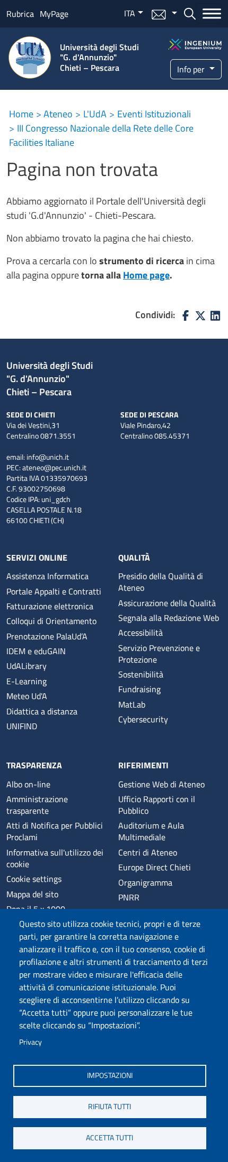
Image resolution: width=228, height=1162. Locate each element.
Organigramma (145, 882)
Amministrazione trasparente (37, 805)
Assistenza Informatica (47, 576)
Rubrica (20, 13)
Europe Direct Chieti (154, 867)
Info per (192, 69)
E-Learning (26, 681)
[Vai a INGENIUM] (195, 43)
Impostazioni (110, 1075)
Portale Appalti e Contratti (53, 591)
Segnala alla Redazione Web (168, 617)
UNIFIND (21, 726)
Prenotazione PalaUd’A (46, 636)
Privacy (30, 1042)
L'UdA (95, 114)
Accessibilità (140, 632)
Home (21, 114)
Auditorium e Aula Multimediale (151, 831)
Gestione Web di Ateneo (161, 784)
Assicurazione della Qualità (167, 603)
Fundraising (139, 689)
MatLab (131, 704)
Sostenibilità (140, 674)
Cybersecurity (143, 719)
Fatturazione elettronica (49, 606)
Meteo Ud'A (26, 696)
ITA (129, 13)
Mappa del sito (32, 894)
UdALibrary (26, 665)
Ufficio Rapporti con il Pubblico (156, 805)
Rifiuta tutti (109, 1106)
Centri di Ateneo (147, 852)
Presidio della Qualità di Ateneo (160, 582)
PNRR (128, 897)
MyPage (54, 13)
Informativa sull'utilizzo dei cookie (54, 858)
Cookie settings (34, 878)
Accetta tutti (109, 1137)
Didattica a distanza (41, 711)
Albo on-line (28, 784)
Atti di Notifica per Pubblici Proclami (54, 831)
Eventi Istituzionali (154, 114)
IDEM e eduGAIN (36, 651)
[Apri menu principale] (209, 13)
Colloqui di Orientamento (51, 621)
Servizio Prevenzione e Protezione (159, 654)
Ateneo (58, 114)
